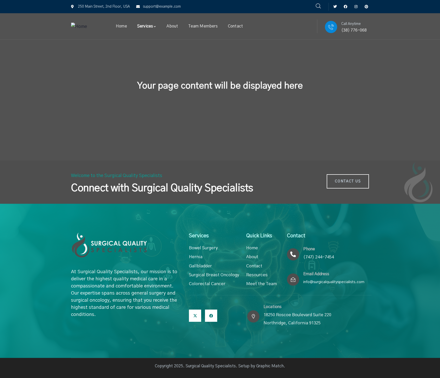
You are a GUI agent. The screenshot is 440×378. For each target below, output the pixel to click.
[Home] (79, 27)
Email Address (316, 274)
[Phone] (293, 254)
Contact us (348, 181)
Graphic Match (270, 366)
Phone (309, 249)
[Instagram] (356, 7)
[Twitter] (335, 7)
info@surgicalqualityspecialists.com (333, 282)
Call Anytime (351, 24)
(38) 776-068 (354, 30)
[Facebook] (346, 7)
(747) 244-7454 (318, 257)
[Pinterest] (366, 7)
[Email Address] (293, 279)
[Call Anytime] (331, 27)
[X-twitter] (195, 316)
